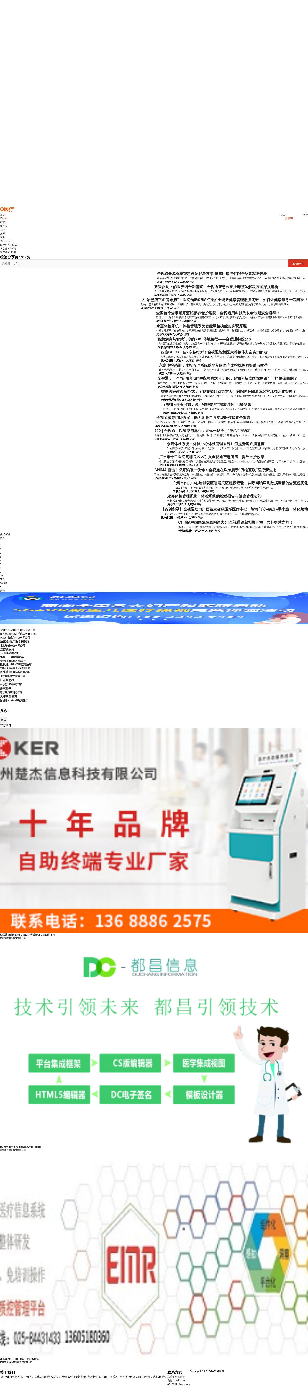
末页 (2, 579)
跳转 (2, 590)
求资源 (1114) (8, 252)
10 (1, 575)
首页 (2, 538)
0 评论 (190, 282)
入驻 (288, 218)
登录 (305, 214)
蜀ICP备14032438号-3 (237, 1371)
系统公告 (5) (7, 241)
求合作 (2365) (8, 248)
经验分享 (298, 263)
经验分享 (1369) (9, 244)
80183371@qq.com (178, 1384)
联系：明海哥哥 (176, 1376)
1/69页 (4, 583)
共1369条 (5, 534)
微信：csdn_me (176, 1380)
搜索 (282, 214)
